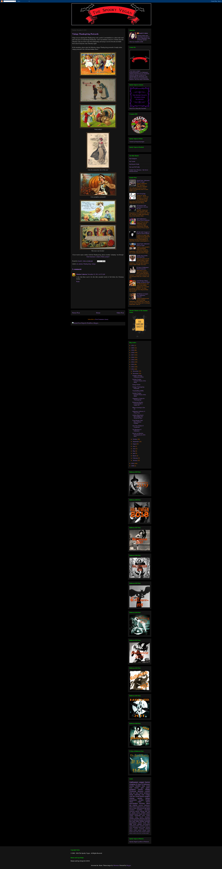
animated (147, 821)
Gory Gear (136, 831)
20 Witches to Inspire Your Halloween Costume (142, 295)
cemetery (136, 818)
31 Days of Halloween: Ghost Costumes (143, 268)
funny (134, 824)
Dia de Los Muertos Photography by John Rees (138, 435)
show (148, 830)
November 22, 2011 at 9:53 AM (96, 274)
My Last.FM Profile (134, 167)
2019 (132, 350)
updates (139, 824)
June (134, 448)
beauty (148, 798)
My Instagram (133, 158)
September (136, 441)
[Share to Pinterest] (104, 261)
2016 (132, 357)
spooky (140, 798)
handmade (138, 815)
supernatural (132, 825)
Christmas (132, 791)
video (139, 802)
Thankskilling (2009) (138, 390)
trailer (137, 825)
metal (146, 818)
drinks (148, 812)
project (148, 831)
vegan (141, 782)
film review (136, 796)
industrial (140, 820)
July (134, 446)
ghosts (137, 811)
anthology (135, 827)
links (130, 821)
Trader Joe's (141, 814)
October (135, 439)
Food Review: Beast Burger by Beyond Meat (143, 281)
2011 (132, 369)
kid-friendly (147, 820)
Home (98, 313)
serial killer (146, 822)
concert (136, 828)
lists (137, 793)
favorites (142, 803)
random (140, 822)
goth (142, 788)
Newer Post (76, 313)
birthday (142, 821)
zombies (143, 812)
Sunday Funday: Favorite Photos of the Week (139, 381)
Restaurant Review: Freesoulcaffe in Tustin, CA (137, 404)
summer (140, 805)
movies (131, 786)
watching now (139, 795)
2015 (132, 359)
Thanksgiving (87, 264)
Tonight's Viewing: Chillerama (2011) (138, 376)
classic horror (136, 812)
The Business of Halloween (136, 430)
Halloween (133, 782)
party (133, 821)
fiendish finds (140, 786)
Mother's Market (132, 833)
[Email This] (98, 261)
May (134, 451)
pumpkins (132, 789)
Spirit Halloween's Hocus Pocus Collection (143, 219)
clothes (148, 806)
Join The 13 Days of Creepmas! (137, 426)
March (135, 455)
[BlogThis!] (99, 261)
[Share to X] (101, 261)
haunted (131, 814)
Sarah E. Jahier (143, 33)
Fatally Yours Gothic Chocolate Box (142, 256)
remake (144, 830)
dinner (142, 796)
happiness (139, 806)
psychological (146, 824)
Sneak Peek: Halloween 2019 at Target (143, 244)
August (135, 444)
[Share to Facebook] (103, 261)
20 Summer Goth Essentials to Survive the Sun (142, 207)
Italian (137, 821)
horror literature (145, 817)
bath (146, 811)
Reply (78, 281)
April (134, 453)
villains (147, 833)
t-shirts (131, 815)
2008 (132, 465)
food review (134, 788)
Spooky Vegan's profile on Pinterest (139, 841)
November (136, 373)
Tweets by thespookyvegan (136, 141)
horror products (144, 793)
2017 (132, 355)
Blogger (128, 865)
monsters (132, 809)
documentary (133, 822)
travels (136, 814)
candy (138, 808)
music (144, 806)
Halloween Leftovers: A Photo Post (138, 412)
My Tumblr (132, 161)
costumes (132, 811)
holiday (147, 789)
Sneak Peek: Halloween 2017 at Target (143, 181)
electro (140, 827)
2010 (132, 463)
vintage (94, 264)
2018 (132, 352)
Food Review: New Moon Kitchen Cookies (137, 422)
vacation (131, 818)
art (77, 264)
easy (136, 817)
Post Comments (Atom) (101, 319)
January (135, 460)
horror (147, 782)
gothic (148, 788)
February (135, 458)
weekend (147, 828)
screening (141, 828)
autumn (81, 264)
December (136, 371)
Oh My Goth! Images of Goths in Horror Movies (143, 232)
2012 (132, 366)
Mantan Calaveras (81, 274)
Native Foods (133, 830)
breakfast (139, 809)
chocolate (147, 809)
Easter (131, 831)
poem (143, 827)
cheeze (148, 814)
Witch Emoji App (141, 193)
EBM (130, 824)
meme (137, 833)
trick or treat (132, 808)
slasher (131, 817)
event (148, 786)
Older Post (120, 313)
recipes (141, 800)
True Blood (143, 833)
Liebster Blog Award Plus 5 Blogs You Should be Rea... (137, 416)
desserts (140, 791)
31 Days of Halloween (143, 784)
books (134, 806)
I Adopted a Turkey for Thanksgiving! (138, 399)
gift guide (147, 808)
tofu (140, 833)
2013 (132, 364)
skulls (131, 795)
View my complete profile (136, 41)
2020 (132, 348)
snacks (135, 805)
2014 (132, 362)
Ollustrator (116, 865)
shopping (132, 784)
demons (142, 818)
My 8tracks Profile (134, 164)
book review (146, 815)
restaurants (133, 800)
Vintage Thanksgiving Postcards (138, 387)
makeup (142, 811)
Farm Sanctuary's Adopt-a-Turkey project (98, 257)
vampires (142, 825)
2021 (132, 345)
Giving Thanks (136, 384)
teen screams (142, 831)
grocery (142, 808)
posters (140, 830)
